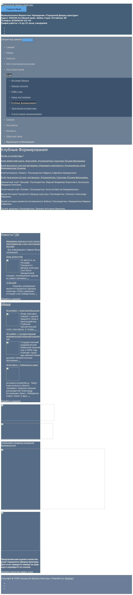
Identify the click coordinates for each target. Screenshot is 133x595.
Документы (12, 125)
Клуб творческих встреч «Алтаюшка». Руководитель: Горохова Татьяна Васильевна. (44, 177)
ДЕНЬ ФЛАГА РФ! (14, 257)
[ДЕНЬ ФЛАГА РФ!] (12, 266)
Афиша (9, 52)
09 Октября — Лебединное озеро (22, 365)
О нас (9, 75)
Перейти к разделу (11, 299)
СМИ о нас (16, 91)
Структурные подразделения (26, 114)
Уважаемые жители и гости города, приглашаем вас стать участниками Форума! (23, 244)
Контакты (11, 130)
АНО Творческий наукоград (20, 63)
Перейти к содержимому (14, 2)
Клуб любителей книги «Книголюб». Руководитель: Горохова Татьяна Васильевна (43, 161)
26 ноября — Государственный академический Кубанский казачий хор (23, 336)
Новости (10, 58)
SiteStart (69, 578)
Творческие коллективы (23, 108)
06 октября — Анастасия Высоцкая (22, 310)
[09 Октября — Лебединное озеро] (12, 374)
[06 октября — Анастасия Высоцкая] (12, 320)
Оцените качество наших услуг (17, 571)
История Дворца (20, 80)
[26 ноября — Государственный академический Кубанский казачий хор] (12, 348)
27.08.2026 (11, 283)
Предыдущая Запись (13, 227)
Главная (10, 47)
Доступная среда (15, 69)
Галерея (10, 119)
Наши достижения (21, 97)
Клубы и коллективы (11, 156)
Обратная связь (14, 136)
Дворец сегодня (19, 86)
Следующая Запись (12, 229)
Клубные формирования (23, 103)
